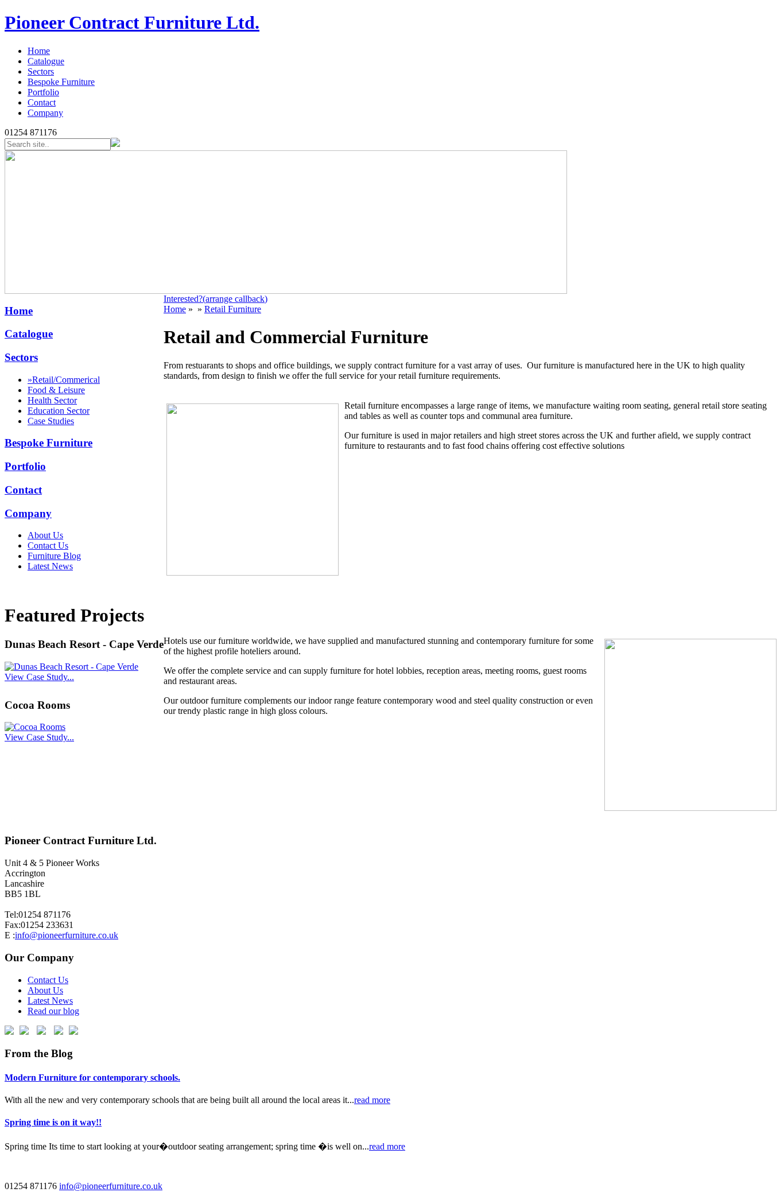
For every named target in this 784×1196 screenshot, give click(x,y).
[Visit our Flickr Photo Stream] (73, 1031)
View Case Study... (39, 677)
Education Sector (59, 411)
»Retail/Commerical (64, 380)
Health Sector (52, 400)
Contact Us (48, 545)
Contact (42, 102)
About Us (45, 535)
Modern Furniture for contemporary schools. (92, 1077)
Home (39, 51)
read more (372, 1100)
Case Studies (51, 421)
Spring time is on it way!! (53, 1122)
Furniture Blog (54, 556)
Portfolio (43, 92)
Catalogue (46, 61)
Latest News (50, 566)
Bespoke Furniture (61, 82)
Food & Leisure (56, 390)
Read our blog (53, 1011)
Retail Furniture (232, 309)
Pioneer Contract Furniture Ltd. (132, 22)
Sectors (41, 71)
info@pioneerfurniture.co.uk (66, 935)
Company (45, 113)
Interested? (215, 299)
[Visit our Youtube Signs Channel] (58, 1031)
